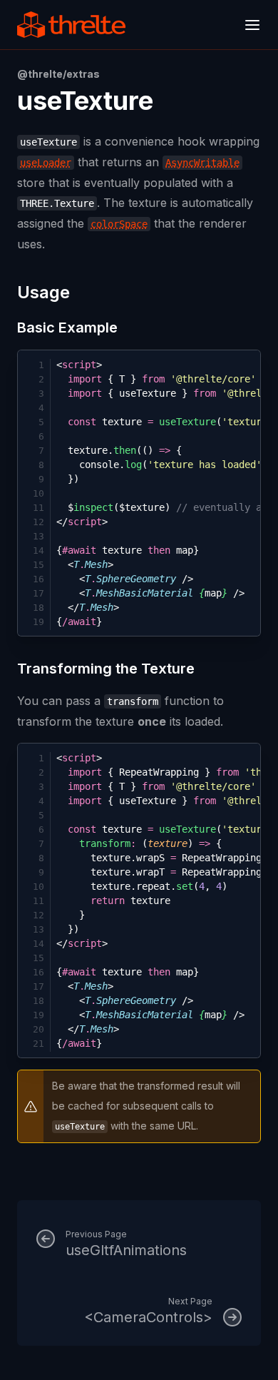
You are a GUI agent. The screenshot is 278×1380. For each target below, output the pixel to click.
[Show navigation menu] (252, 25)
